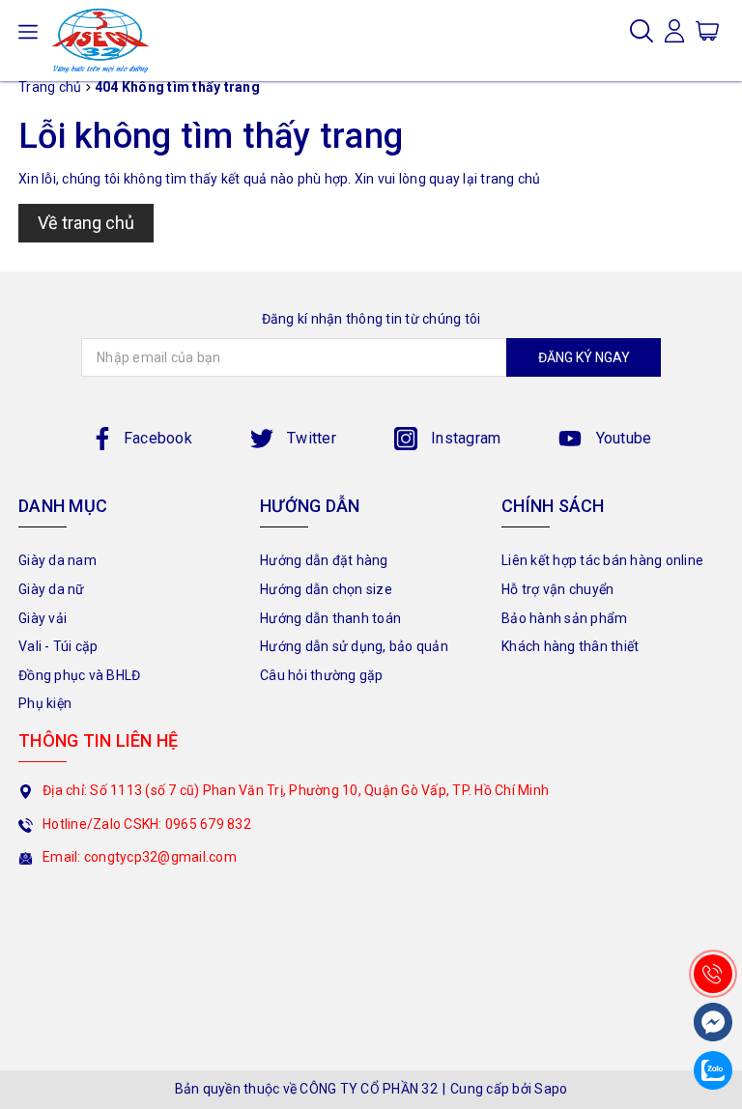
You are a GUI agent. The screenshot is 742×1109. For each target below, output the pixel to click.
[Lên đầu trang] (713, 930)
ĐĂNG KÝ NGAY (584, 357)
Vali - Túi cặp (58, 646)
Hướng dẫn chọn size (326, 589)
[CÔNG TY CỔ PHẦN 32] (100, 40)
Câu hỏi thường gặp (322, 675)
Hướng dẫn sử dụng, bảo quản (354, 646)
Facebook (158, 438)
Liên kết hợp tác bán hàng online (602, 560)
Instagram (464, 438)
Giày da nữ (51, 589)
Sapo (550, 1088)
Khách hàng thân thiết (570, 646)
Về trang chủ (86, 223)
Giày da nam (57, 560)
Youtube (621, 438)
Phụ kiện (44, 703)
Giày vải (42, 618)
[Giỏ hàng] (707, 30)
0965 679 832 (208, 824)
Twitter (309, 438)
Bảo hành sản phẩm (564, 618)
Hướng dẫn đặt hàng (324, 560)
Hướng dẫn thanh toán (330, 618)
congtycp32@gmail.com (160, 857)
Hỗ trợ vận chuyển (557, 589)
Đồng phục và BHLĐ (79, 675)
